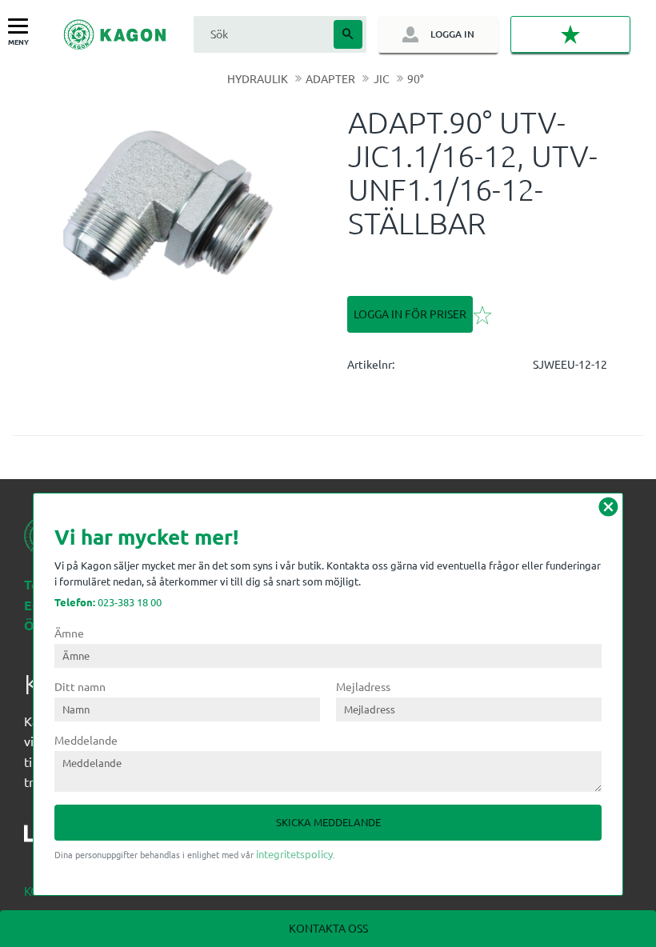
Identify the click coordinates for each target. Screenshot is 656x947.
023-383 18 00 (108, 602)
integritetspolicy (294, 854)
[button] (22, 27)
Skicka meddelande (328, 822)
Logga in (452, 34)
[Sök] (348, 34)
